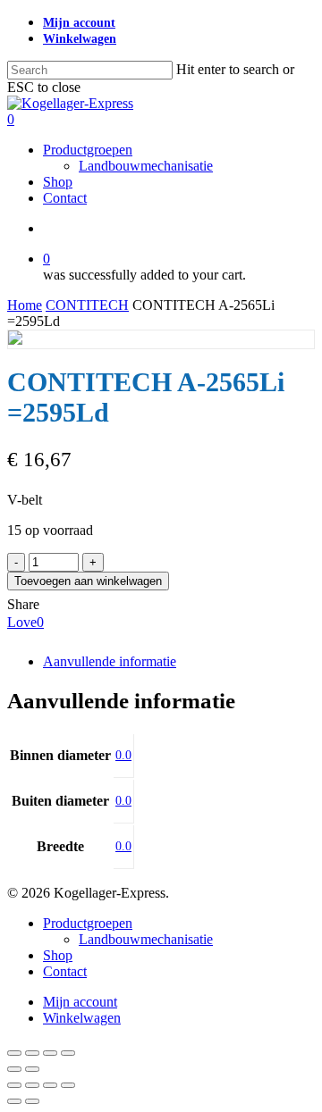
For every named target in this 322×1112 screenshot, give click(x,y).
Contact (65, 971)
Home (24, 305)
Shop (57, 955)
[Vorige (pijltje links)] (14, 1069)
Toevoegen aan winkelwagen (88, 581)
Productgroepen (87, 923)
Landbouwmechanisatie (146, 939)
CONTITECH (87, 305)
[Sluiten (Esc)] (68, 1053)
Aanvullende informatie (109, 661)
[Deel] (50, 1053)
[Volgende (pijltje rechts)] (32, 1069)
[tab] (179, 662)
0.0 (123, 755)
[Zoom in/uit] (14, 1053)
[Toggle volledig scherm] (32, 1053)
